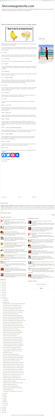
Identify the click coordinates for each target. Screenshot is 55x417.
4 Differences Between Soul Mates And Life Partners (13, 382)
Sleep (24, 209)
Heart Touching (34, 208)
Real (38, 208)
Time (53, 209)
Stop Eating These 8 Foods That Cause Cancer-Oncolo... (14, 372)
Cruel (33, 209)
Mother (16, 206)
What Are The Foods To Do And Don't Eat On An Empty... (14, 327)
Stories (24, 205)
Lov (42, 209)
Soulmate (29, 208)
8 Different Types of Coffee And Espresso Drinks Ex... (13, 332)
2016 (3, 407)
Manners (16, 209)
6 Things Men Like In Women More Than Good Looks (14, 249)
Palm (22, 209)
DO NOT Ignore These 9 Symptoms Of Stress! (12, 347)
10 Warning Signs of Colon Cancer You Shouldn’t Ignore (15, 273)
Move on (19, 209)
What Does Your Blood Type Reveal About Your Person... (14, 318)
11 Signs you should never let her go (10, 384)
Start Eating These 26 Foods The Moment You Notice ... (13, 325)
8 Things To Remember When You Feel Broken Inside (13, 367)
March (4, 401)
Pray (49, 209)
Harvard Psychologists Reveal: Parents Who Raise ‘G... (13, 345)
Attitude (21, 206)
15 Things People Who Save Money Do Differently (12, 315)
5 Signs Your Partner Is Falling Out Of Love (11, 386)
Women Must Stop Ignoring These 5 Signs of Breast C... (13, 357)
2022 (3, 288)
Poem (23, 208)
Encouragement (50, 205)
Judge (39, 209)
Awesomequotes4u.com (18, 5)
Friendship (2, 208)
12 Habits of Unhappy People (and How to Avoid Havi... (13, 355)
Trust (17, 208)
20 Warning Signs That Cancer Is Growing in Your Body (42, 227)
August (4, 393)
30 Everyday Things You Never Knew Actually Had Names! (14, 303)
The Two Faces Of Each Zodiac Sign (10, 335)
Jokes (34, 205)
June (4, 396)
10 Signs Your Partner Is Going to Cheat (10, 328)
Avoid (47, 208)
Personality (26, 208)
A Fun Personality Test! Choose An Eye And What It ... (13, 369)
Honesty (6, 208)
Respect (15, 208)
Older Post (34, 197)
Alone (46, 206)
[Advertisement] (22, 17)
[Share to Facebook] (8, 159)
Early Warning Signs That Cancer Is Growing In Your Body (15, 226)
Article (11, 205)
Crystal (35, 209)
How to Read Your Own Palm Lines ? (39, 274)
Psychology (10, 208)
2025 (3, 283)
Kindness (43, 206)
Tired (43, 208)
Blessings (27, 209)
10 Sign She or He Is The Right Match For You (12, 376)
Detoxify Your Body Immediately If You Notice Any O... (13, 364)
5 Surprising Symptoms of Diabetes (9, 381)
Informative (36, 206)
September (5, 302)
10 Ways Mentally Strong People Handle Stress (12, 377)
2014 (3, 410)
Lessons (49, 206)
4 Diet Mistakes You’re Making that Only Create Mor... (13, 391)
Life (30, 206)
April (4, 400)
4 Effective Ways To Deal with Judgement (11, 354)
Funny (14, 206)
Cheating (30, 209)
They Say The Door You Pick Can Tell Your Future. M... (13, 374)
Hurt (12, 208)
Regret (6, 209)
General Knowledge (17, 205)
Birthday (40, 208)
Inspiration (38, 205)
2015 (3, 408)
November (5, 298)
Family (32, 206)
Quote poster (5, 205)
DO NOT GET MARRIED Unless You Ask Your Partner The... (14, 320)
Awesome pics (9, 206)
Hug (37, 209)
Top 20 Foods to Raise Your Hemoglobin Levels (12, 305)
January (4, 405)
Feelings (20, 208)
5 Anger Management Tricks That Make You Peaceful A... (14, 362)
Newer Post (4, 197)
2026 (3, 282)
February (5, 403)
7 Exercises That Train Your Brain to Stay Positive (12, 337)
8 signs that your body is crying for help (11, 268)
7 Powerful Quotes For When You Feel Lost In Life (12, 350)
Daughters (49, 208)
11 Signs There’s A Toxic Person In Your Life (11, 360)
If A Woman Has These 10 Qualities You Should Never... (13, 344)
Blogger (42, 415)
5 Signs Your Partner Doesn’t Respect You (11, 313)
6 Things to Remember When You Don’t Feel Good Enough (14, 379)
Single (9, 209)
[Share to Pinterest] (9, 159)
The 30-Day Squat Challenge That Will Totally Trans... (13, 387)
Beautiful (28, 205)
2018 (3, 295)
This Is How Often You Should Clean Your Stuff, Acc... (13, 349)
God (19, 206)
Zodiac (39, 206)
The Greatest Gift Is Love (8, 389)
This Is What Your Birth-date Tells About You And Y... (13, 308)
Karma (41, 209)
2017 (3, 297)
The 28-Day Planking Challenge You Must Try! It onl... (13, 359)
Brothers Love (12, 209)
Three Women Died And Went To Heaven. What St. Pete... (14, 310)
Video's (2, 210)
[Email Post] (4, 159)
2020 (3, 292)
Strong (28, 206)
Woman (24, 206)
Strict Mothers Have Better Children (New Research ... (13, 322)
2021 (3, 290)
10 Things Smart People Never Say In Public (11, 333)
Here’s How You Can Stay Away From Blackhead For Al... (14, 317)
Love (32, 205)
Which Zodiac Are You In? (8, 352)
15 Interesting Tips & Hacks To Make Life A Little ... (12, 342)
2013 (3, 412)
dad (44, 208)
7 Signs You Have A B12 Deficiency (11, 231)
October (4, 300)
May (4, 398)
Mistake (47, 209)
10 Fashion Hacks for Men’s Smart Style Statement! (13, 340)
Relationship (44, 205)
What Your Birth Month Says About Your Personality (13, 312)
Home (19, 197)
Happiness (3, 206)
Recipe (51, 209)
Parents (3, 209)
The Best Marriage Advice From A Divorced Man (12, 330)
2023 (3, 287)
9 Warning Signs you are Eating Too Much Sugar (13, 237)
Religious (52, 206)
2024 (3, 285)
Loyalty (45, 209)
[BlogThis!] (6, 159)
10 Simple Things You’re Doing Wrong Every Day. (12, 323)
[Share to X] (7, 159)
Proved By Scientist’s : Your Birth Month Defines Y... (13, 307)
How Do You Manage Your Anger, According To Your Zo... (14, 365)
